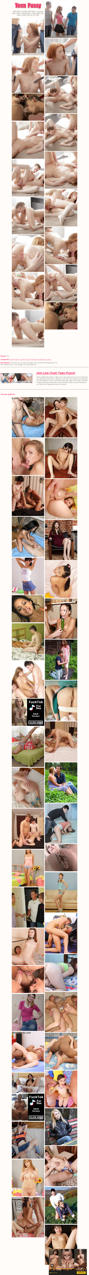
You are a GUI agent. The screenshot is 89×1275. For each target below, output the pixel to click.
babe (17, 359)
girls (23, 359)
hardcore (34, 359)
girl (30, 359)
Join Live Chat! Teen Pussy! (55, 373)
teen (45, 359)
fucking (12, 359)
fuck (26, 359)
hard (49, 359)
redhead (41, 359)
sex (20, 359)
